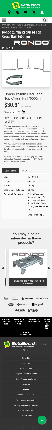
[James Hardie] (27, 298)
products (6, 25)
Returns (26, 389)
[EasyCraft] (38, 304)
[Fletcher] (15, 298)
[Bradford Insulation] (23, 304)
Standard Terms (26, 415)
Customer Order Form (26, 394)
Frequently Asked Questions (26, 373)
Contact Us (26, 358)
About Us (26, 363)
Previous (2, 267)
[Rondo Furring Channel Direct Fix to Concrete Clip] (25, 263)
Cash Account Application (26, 400)
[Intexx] (33, 310)
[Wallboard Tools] (11, 304)
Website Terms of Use (26, 410)
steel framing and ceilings (23, 25)
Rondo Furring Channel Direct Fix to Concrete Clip (26, 282)
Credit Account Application (26, 379)
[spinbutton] (14, 112)
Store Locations (26, 368)
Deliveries (26, 384)
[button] (19, 111)
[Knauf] (6, 298)
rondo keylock (25, 28)
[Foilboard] (19, 310)
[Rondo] (32, 42)
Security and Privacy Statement (26, 405)
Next (49, 267)
